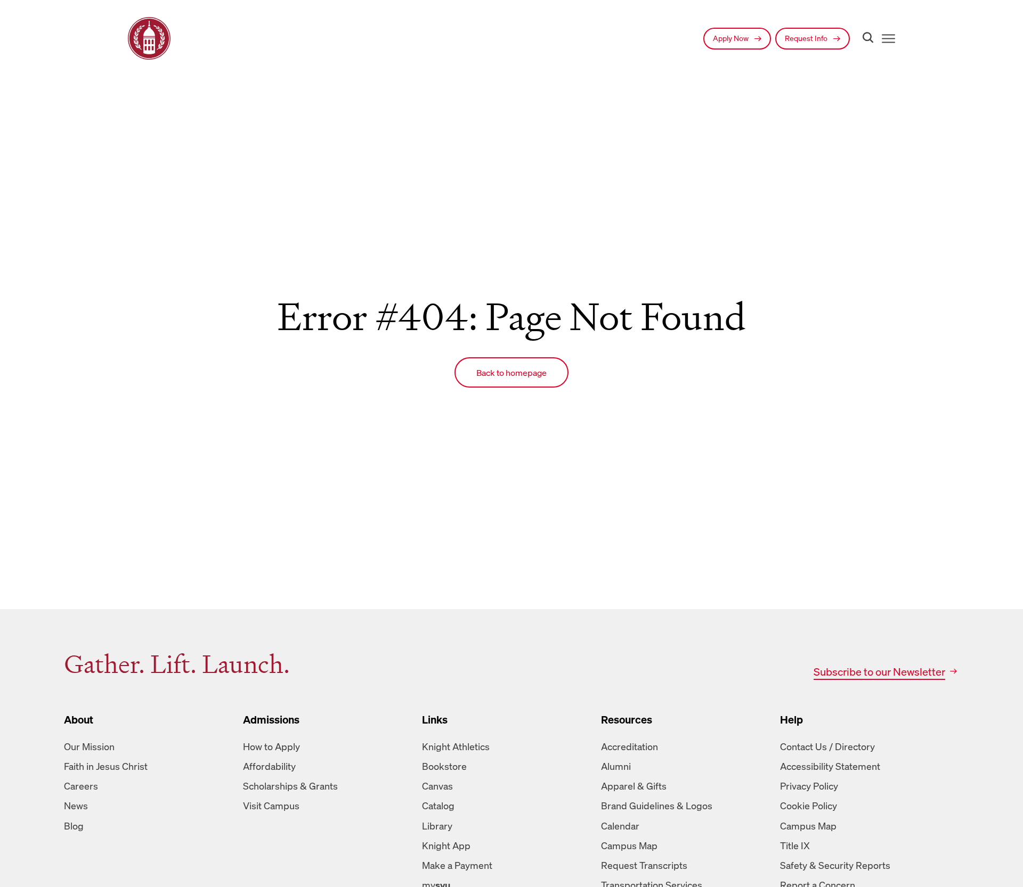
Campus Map (629, 845)
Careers (81, 785)
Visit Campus (271, 805)
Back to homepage (511, 373)
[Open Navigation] (886, 38)
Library (437, 825)
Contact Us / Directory (827, 746)
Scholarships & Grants (290, 785)
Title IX (795, 845)
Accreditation (629, 746)
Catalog (438, 805)
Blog (74, 825)
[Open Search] (865, 38)
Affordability (269, 766)
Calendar (620, 825)
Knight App (446, 845)
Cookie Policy (808, 805)
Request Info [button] (807, 38)
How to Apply (271, 746)
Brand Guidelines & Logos (656, 805)
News (76, 805)
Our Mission (89, 746)
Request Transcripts (644, 865)
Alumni (616, 766)
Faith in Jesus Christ (106, 766)
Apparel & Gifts (634, 785)
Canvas (437, 785)
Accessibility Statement (830, 766)
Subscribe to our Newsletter (879, 672)
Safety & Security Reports (835, 865)
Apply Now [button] (731, 38)
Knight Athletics (456, 746)
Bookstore (444, 766)
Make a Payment (457, 865)
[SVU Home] (149, 38)
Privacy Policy (809, 785)
